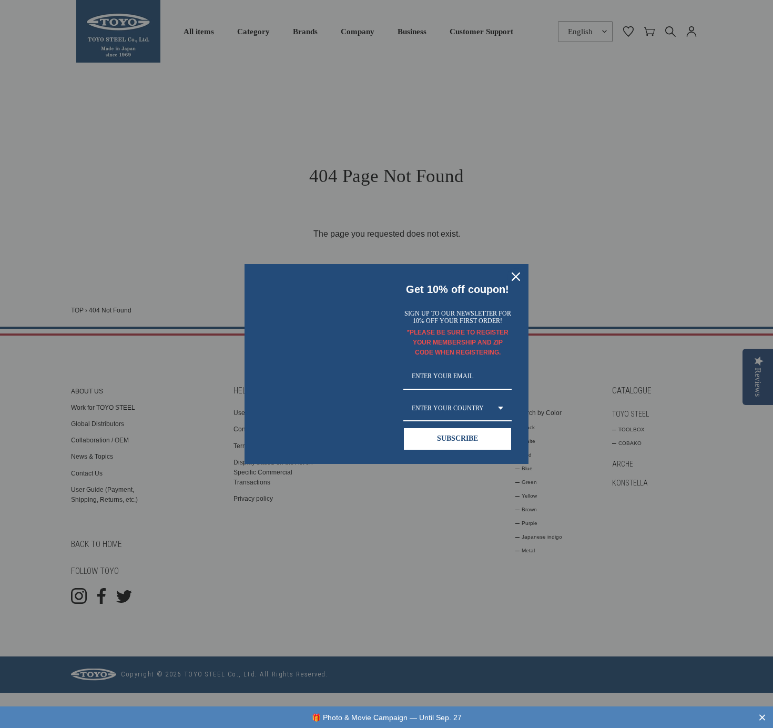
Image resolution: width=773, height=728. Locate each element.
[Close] (515, 276)
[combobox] (457, 408)
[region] (386, 717)
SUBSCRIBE (457, 438)
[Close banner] (762, 717)
